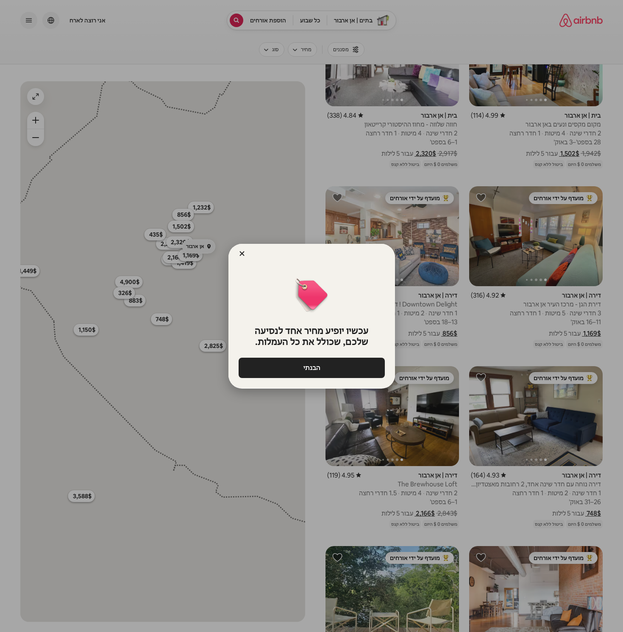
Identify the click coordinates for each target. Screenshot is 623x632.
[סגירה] (242, 253)
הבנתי (311, 367)
